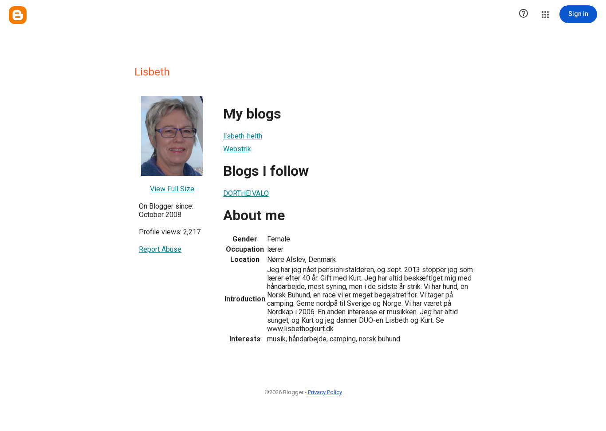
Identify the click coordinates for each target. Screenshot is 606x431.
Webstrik (237, 149)
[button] (523, 14)
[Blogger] (18, 15)
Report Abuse (160, 249)
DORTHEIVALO (246, 193)
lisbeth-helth (242, 136)
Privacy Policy (325, 392)
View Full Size (172, 189)
